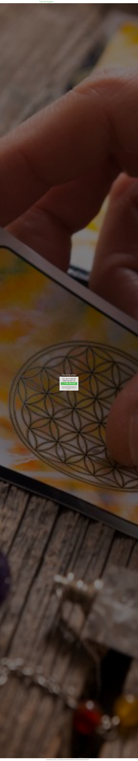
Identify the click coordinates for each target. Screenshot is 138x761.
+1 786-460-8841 (69, 383)
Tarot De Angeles (46, 1)
